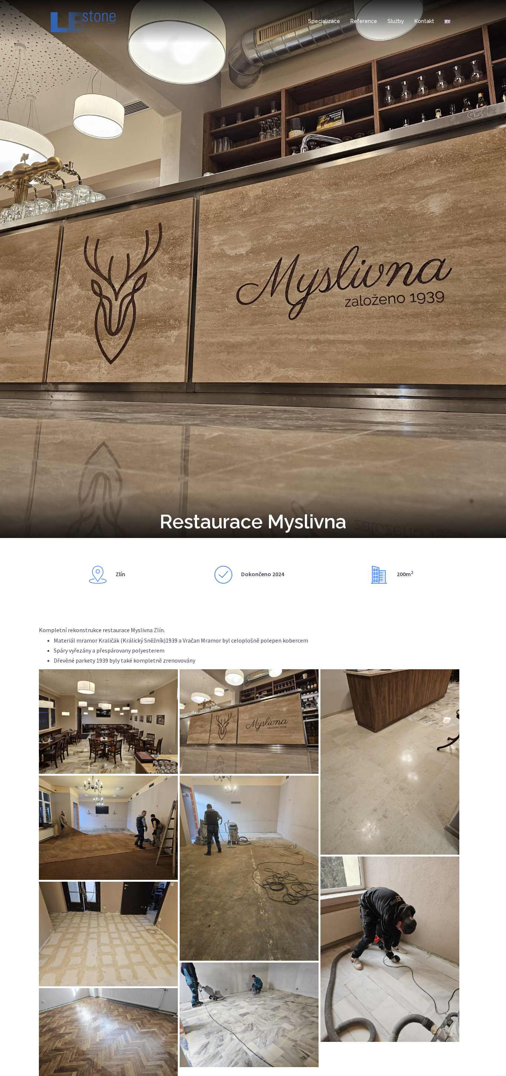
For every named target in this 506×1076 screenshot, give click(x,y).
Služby (395, 21)
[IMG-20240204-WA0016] (108, 721)
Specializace (324, 21)
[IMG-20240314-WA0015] (108, 934)
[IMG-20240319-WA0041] (389, 762)
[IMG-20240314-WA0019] (389, 949)
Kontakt (424, 21)
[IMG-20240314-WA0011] (108, 828)
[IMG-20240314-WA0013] (249, 868)
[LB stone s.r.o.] (83, 20)
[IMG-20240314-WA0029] (249, 1015)
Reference (363, 21)
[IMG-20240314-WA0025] (249, 721)
